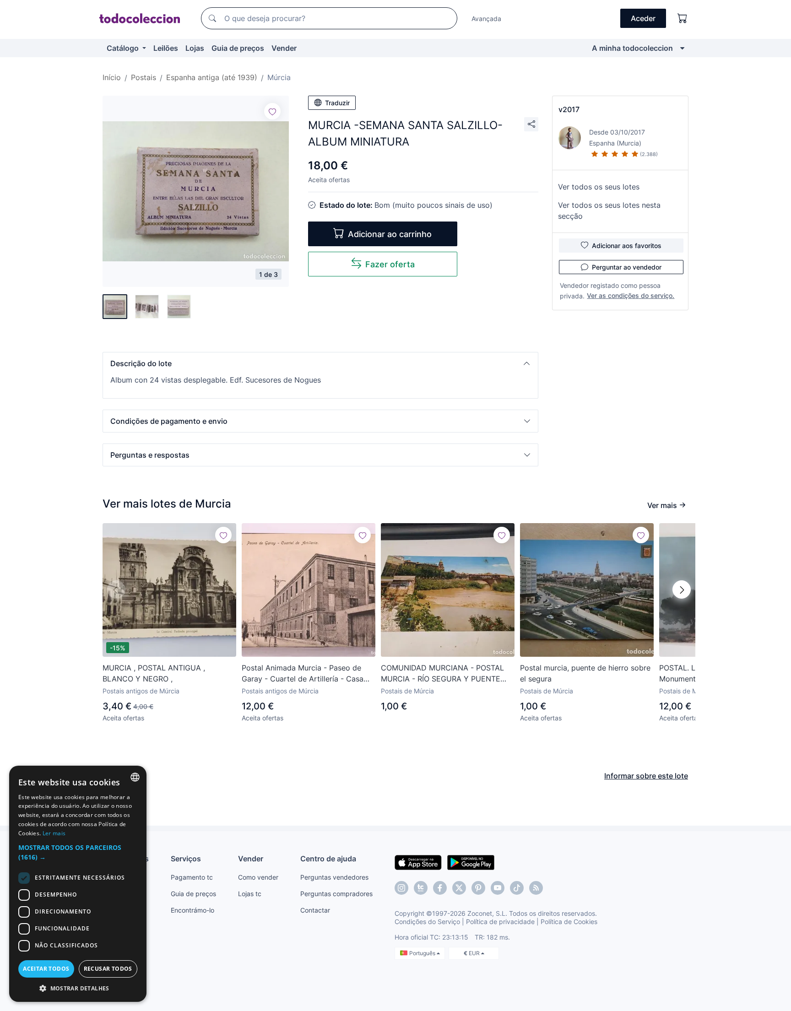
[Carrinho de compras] (682, 18)
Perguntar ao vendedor (626, 267)
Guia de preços (237, 48)
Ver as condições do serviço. (630, 295)
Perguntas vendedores (334, 877)
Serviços (186, 858)
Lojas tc (249, 893)
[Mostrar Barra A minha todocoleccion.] (682, 48)
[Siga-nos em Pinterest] (478, 888)
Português (423, 953)
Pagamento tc (192, 877)
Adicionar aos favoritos (626, 245)
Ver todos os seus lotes (598, 186)
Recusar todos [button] (108, 969)
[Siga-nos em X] (459, 888)
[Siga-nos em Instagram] (401, 888)
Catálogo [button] (124, 48)
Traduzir (337, 103)
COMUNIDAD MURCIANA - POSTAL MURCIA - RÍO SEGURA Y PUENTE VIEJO (442, 673)
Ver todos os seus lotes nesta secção (609, 210)
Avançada (486, 18)
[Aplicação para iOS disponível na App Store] (418, 861)
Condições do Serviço (427, 921)
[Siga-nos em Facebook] (440, 888)
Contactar (315, 910)
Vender (284, 48)
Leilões (165, 48)
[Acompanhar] (272, 111)
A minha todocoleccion (632, 48)
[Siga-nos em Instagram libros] (421, 888)
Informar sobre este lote (646, 775)
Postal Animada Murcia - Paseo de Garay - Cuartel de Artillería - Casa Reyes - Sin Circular (302, 673)
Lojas (194, 48)
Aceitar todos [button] (46, 969)
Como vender (258, 877)
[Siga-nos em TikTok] (517, 888)
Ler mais (54, 833)
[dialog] (77, 884)
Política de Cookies (569, 921)
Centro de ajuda (328, 858)
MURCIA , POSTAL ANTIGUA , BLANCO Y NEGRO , (154, 673)
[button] (320, 363)
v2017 (569, 109)
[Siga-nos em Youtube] (497, 888)
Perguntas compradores (336, 893)
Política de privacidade (500, 921)
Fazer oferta (390, 264)
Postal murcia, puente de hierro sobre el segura (585, 673)
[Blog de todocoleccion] (536, 888)
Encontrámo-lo (192, 910)
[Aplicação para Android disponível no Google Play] (470, 861)
